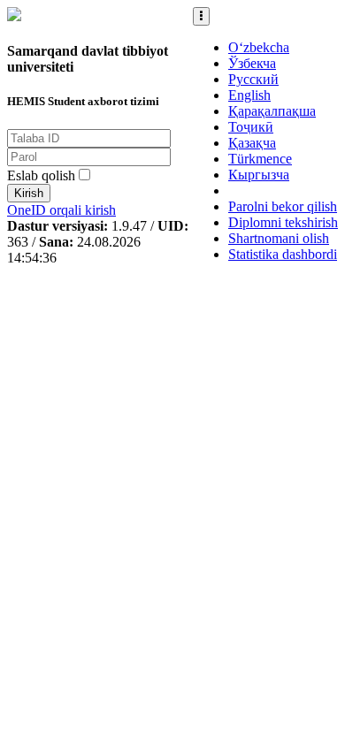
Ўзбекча (252, 63)
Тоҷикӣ (250, 126)
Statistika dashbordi (282, 254)
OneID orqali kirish (61, 209)
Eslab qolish (41, 175)
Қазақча (252, 142)
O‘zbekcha (258, 47)
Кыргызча (258, 174)
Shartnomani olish (278, 238)
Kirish (28, 193)
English (249, 95)
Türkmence (260, 158)
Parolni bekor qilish (282, 206)
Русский (253, 79)
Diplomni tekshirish (283, 222)
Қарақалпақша (272, 110)
